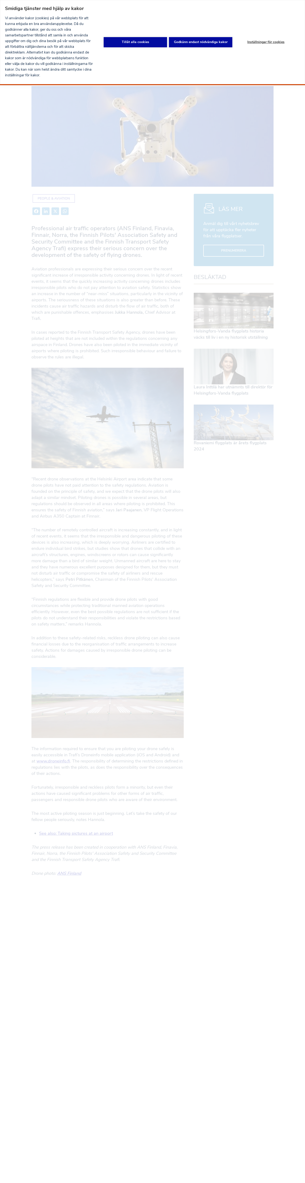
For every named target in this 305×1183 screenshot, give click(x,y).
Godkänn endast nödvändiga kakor (201, 42)
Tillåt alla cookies (135, 42)
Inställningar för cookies (266, 42)
